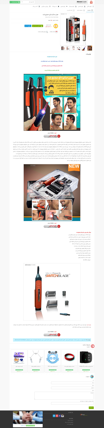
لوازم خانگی (89, 6)
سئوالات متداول (70, 420)
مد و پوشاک (54, 6)
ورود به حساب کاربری (30, 425)
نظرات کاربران (69, 10)
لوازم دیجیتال (71, 6)
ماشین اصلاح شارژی (48, 340)
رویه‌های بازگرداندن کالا (69, 422)
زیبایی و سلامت (77, 340)
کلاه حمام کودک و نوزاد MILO (52, 366)
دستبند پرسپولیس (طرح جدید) (69, 366)
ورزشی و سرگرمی (45, 6)
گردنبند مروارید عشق (19, 366)
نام (93, 380)
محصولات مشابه (79, 10)
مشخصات (89, 10)
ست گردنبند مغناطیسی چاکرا (35, 366)
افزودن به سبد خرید (36, 25)
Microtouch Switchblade (20, 340)
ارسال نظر (91, 407)
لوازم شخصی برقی (69, 340)
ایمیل (93, 385)
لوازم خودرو (63, 6)
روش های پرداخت (70, 424)
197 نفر (26, 25)
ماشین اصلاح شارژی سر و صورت (59, 340)
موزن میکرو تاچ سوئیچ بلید (38, 340)
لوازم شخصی (80, 6)
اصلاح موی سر (83, 340)
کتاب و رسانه (35, 6)
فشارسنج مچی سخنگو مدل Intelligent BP (86, 366)
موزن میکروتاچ (29, 340)
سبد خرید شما (14, 2)
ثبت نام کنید (23, 425)
